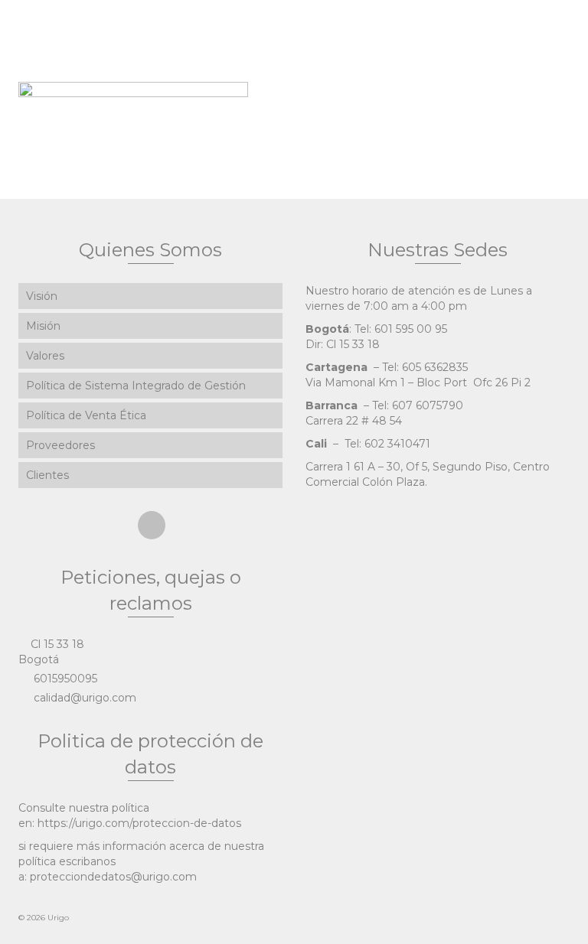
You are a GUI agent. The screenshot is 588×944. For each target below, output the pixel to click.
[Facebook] (151, 525)
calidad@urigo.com (83, 698)
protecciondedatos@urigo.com (113, 877)
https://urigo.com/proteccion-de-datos (139, 823)
